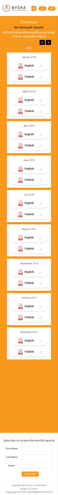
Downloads (40, 485)
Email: (12, 465)
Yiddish (29, 76)
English (29, 65)
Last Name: (12, 457)
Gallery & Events (29, 488)
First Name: (12, 448)
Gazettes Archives (22, 485)
